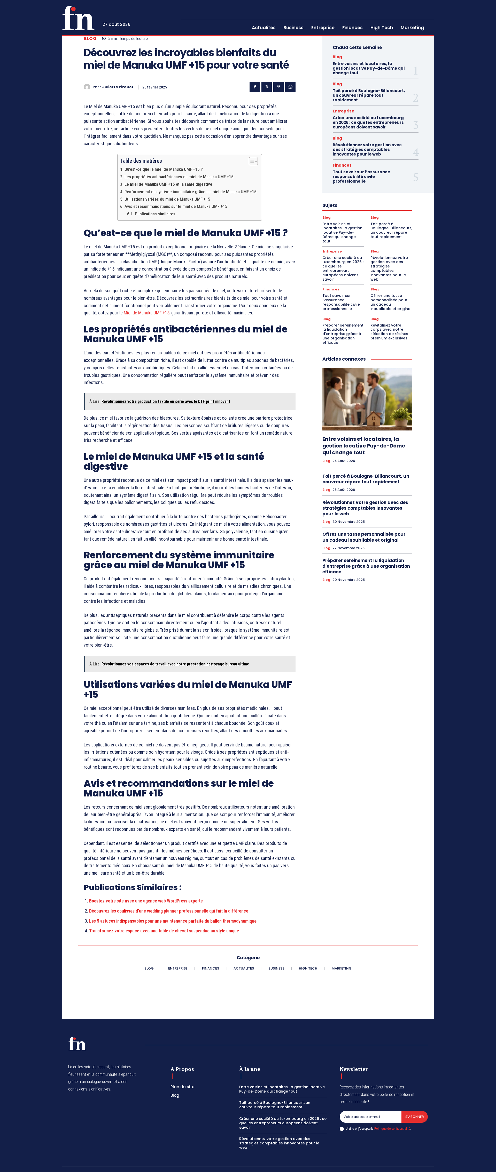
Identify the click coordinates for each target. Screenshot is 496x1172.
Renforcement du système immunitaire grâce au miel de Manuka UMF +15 (190, 191)
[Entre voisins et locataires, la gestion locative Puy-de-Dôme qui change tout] (367, 399)
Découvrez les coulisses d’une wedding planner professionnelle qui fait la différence (168, 911)
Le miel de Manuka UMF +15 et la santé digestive (168, 184)
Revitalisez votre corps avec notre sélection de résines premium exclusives (389, 332)
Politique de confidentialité (392, 1128)
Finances (342, 165)
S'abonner (414, 1116)
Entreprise (343, 111)
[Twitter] (266, 87)
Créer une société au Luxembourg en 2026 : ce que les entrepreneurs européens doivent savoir (368, 122)
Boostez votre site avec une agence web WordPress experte (146, 901)
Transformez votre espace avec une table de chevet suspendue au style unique (164, 930)
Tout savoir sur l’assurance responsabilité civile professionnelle (361, 176)
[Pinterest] (278, 87)
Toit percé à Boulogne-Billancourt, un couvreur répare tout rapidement (369, 95)
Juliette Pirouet (118, 87)
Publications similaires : (156, 213)
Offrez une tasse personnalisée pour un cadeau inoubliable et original (391, 302)
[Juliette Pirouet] (88, 87)
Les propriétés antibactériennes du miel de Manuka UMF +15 (179, 176)
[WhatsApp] (290, 87)
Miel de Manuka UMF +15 (146, 312)
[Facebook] (255, 87)
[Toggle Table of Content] (251, 161)
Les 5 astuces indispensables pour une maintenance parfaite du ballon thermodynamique (173, 921)
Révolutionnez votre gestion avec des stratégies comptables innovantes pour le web (367, 149)
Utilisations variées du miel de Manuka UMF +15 (167, 199)
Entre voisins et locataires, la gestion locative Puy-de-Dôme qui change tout (369, 68)
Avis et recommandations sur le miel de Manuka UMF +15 (176, 206)
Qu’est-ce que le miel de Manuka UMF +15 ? (164, 169)
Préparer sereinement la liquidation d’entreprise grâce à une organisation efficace (342, 334)
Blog (90, 38)
